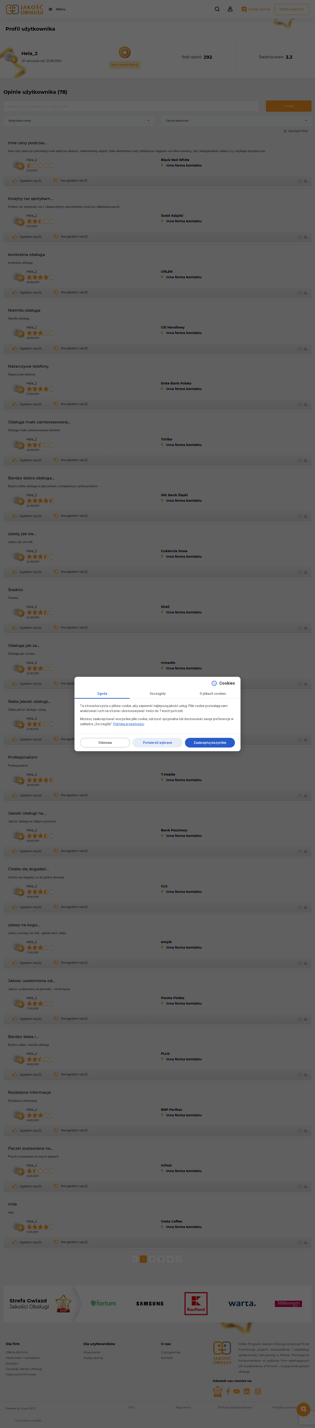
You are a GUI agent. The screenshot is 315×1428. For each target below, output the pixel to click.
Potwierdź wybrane (157, 743)
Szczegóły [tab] (158, 693)
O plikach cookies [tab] (213, 693)
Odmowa (105, 743)
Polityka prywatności (128, 724)
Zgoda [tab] (102, 693)
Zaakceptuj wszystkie (210, 743)
